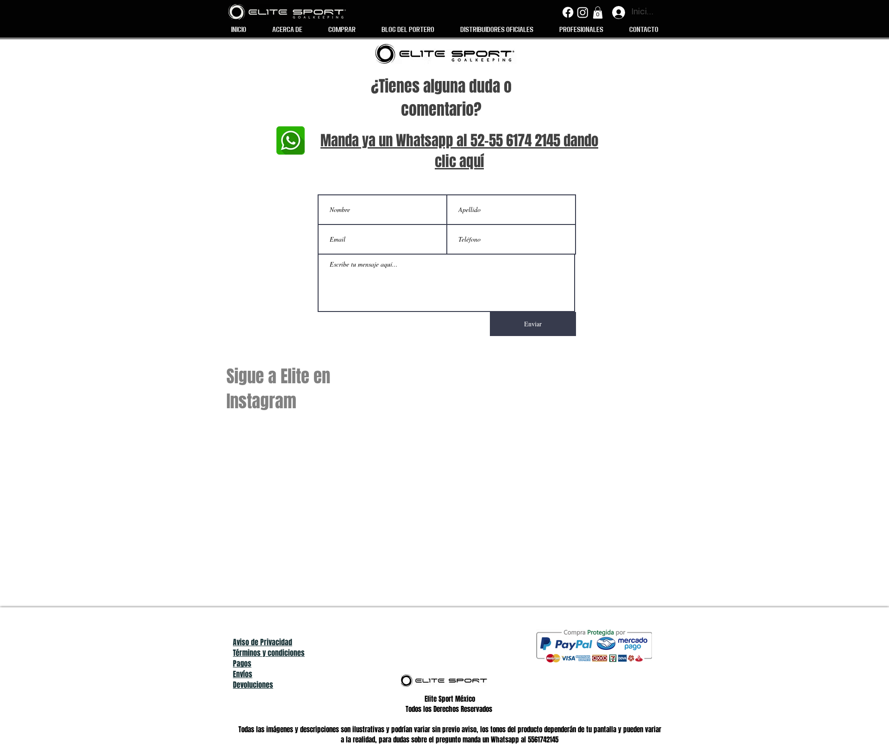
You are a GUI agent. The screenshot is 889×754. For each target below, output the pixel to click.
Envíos (242, 674)
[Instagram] (583, 12)
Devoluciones (253, 684)
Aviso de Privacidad (262, 642)
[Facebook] (568, 12)
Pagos (242, 663)
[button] (598, 12)
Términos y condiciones (269, 653)
